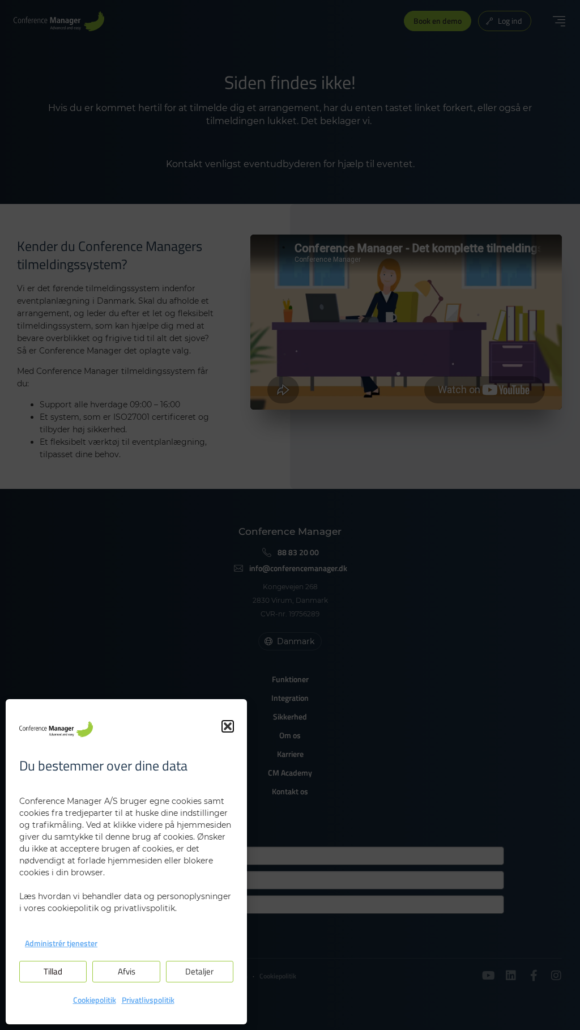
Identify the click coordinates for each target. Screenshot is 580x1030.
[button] (227, 726)
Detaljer (199, 971)
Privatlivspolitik (148, 1000)
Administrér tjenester (61, 943)
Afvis (126, 971)
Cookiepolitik (94, 1000)
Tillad (53, 971)
